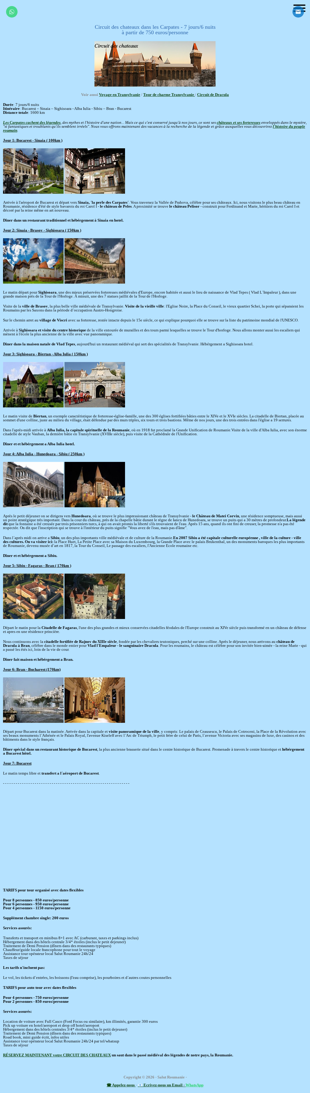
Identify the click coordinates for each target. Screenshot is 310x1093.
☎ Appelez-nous (121, 1085)
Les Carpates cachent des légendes (32, 122)
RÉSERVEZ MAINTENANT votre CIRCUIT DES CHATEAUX (57, 1055)
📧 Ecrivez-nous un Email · (162, 1085)
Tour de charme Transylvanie (169, 94)
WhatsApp (194, 1085)
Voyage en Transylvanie (119, 94)
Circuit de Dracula (213, 94)
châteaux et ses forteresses (238, 122)
